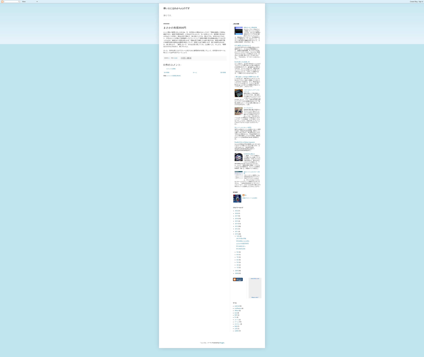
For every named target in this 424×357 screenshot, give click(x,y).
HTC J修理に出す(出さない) (243, 45)
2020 (236, 213)
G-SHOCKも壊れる (249, 154)
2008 (236, 273)
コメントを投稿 (170, 69)
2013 (236, 226)
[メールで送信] (182, 58)
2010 (236, 234)
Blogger (222, 343)
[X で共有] (186, 58)
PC (235, 317)
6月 (238, 260)
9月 (238, 252)
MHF (236, 315)
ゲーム (237, 322)
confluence (238, 308)
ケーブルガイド (248, 108)
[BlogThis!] (184, 58)
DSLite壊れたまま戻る (242, 241)
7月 (238, 257)
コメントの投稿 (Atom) (173, 75)
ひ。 (246, 195)
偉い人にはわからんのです (176, 8)
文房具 (237, 331)
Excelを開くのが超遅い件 (242, 62)
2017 (236, 216)
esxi (236, 313)
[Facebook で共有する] (188, 58)
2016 (236, 218)
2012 (236, 229)
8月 (238, 254)
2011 (236, 231)
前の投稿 (223, 72)
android (237, 306)
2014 (236, 223)
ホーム (195, 72)
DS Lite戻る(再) (240, 249)
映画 (236, 326)
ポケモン (237, 324)
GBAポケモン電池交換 (250, 27)
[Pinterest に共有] (190, 58)
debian (237, 310)
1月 (238, 267)
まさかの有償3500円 (242, 243)
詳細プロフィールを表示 (250, 198)
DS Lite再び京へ (241, 246)
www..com (255, 278)
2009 (236, 270)
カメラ (237, 319)
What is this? (255, 297)
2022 (236, 211)
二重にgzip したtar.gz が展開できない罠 (247, 76)
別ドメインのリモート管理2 (243, 127)
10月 (238, 236)
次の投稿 (166, 72)
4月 (238, 265)
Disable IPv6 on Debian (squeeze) (245, 142)
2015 (236, 221)
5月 (238, 262)
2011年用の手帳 (241, 238)
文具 (236, 328)
